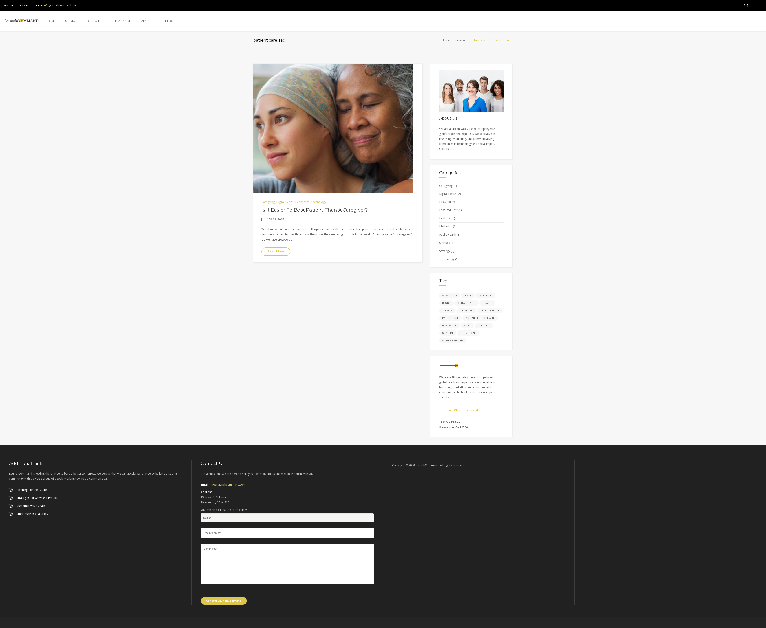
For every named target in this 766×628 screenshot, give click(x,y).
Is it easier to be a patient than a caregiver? (314, 210)
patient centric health (480, 318)
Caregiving (268, 202)
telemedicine (468, 333)
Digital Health (285, 202)
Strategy (444, 251)
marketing (466, 310)
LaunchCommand (455, 40)
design (446, 303)
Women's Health (452, 340)
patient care (450, 318)
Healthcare (302, 202)
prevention (449, 325)
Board (468, 295)
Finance (487, 303)
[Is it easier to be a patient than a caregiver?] (333, 128)
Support (447, 333)
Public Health (447, 234)
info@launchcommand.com (60, 5)
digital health (466, 303)
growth (447, 310)
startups (484, 325)
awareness (449, 295)
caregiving (485, 295)
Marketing (445, 226)
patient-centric (490, 310)
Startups (444, 243)
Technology (318, 202)
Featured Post (448, 210)
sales (467, 325)
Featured (445, 202)
